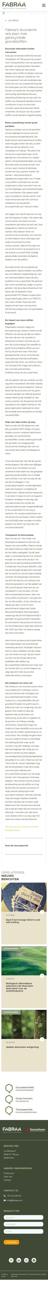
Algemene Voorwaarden (19, 1274)
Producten (9, 1173)
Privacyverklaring (34, 1274)
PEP (15, 1276)
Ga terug (14, 20)
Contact (7, 1180)
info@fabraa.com (14, 1200)
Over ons (8, 1177)
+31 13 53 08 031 (13, 1196)
